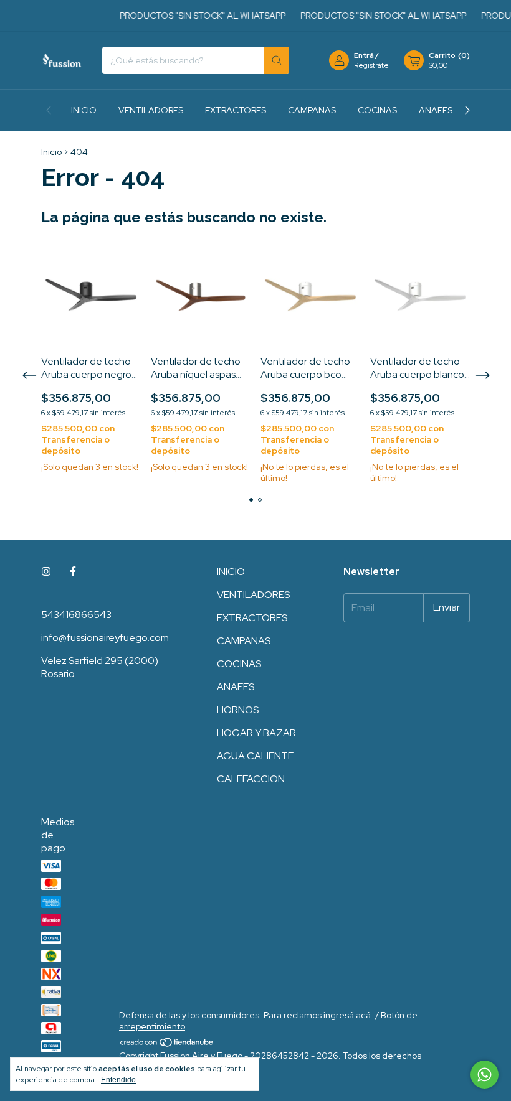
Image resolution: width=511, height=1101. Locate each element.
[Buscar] (276, 60)
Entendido (118, 1079)
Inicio (51, 151)
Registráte (371, 65)
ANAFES (435, 110)
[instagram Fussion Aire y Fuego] (46, 571)
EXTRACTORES (235, 110)
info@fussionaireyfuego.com (105, 637)
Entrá (364, 55)
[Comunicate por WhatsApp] (484, 1075)
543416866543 (76, 614)
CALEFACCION (251, 778)
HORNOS (238, 709)
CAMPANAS (312, 110)
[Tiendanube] (167, 1044)
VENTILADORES (150, 110)
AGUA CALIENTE (255, 755)
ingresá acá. (348, 1015)
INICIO (84, 110)
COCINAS (377, 110)
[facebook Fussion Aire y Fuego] (73, 571)
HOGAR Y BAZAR (256, 732)
